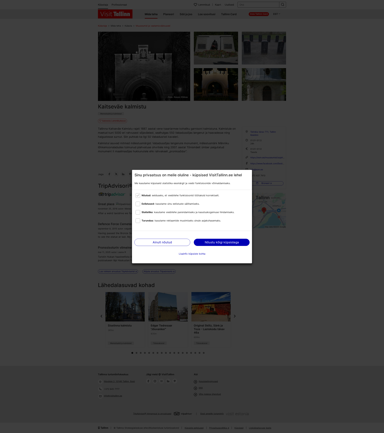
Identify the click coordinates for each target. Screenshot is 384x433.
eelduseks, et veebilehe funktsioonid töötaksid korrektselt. (180, 195)
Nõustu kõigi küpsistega (222, 242)
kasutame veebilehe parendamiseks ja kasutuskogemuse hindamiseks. (188, 212)
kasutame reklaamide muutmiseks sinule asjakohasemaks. (181, 220)
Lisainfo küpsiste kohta (192, 253)
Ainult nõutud (162, 242)
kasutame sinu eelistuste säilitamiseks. (171, 203)
